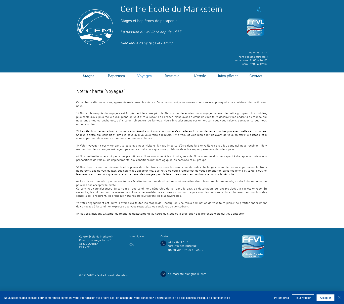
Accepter (325, 298)
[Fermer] (339, 297)
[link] (259, 9)
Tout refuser (303, 298)
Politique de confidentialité (213, 298)
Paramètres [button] (281, 298)
